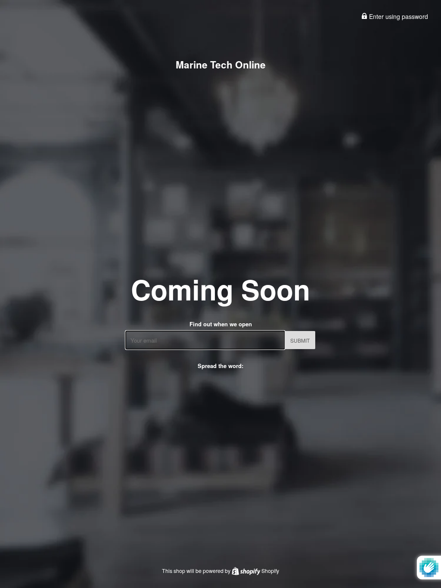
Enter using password (397, 16)
